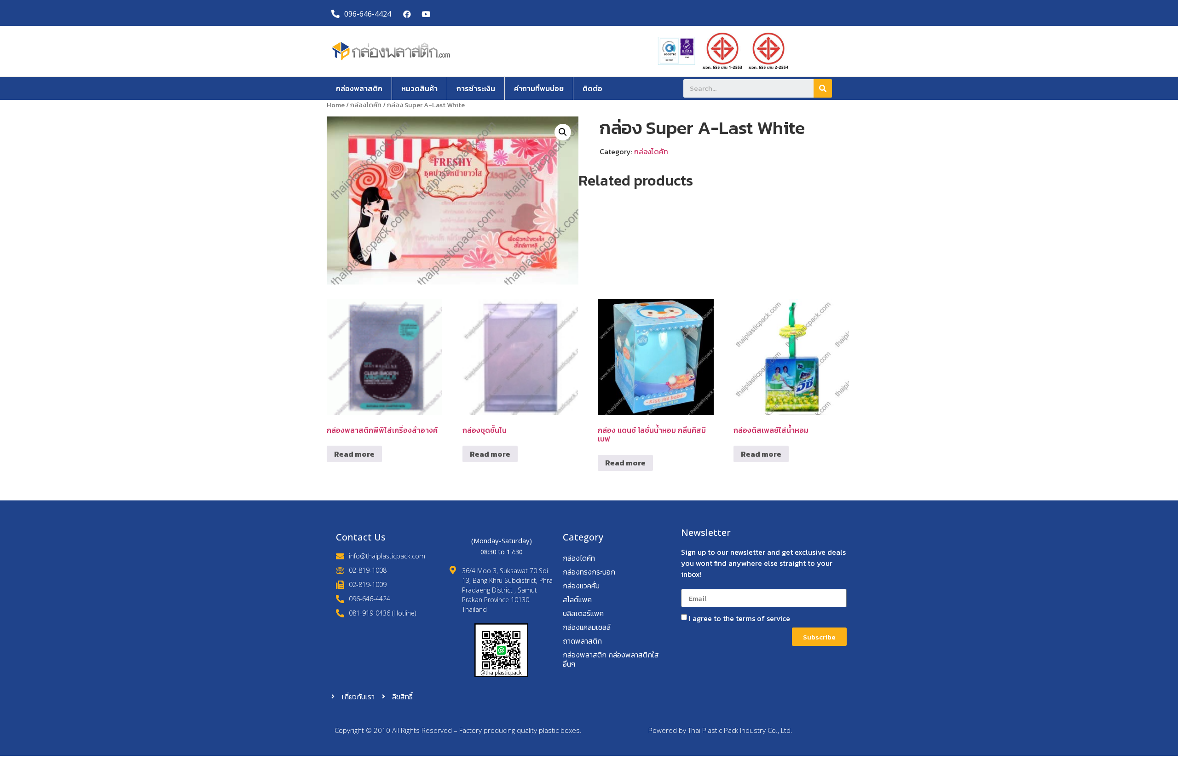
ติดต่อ (592, 88)
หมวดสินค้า (419, 88)
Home (336, 105)
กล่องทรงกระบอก (589, 571)
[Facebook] (407, 14)
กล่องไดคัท (365, 105)
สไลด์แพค (577, 599)
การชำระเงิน (475, 88)
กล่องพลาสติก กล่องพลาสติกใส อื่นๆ (611, 659)
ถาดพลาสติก (582, 640)
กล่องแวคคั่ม (581, 585)
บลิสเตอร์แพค (583, 613)
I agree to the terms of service (739, 618)
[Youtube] (426, 14)
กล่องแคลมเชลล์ (587, 627)
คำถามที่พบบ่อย (539, 88)
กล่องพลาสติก (359, 88)
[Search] (823, 88)
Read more (354, 453)
